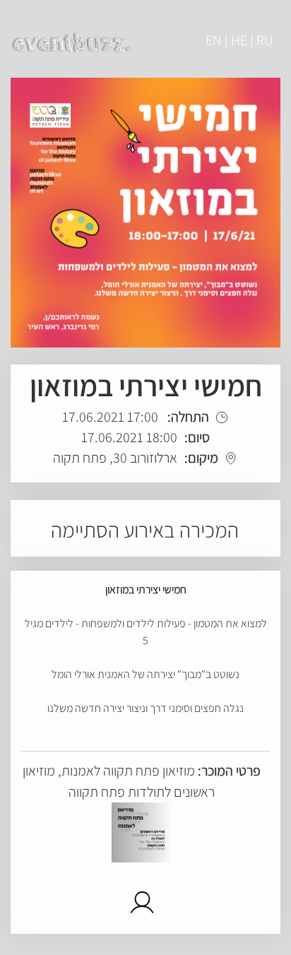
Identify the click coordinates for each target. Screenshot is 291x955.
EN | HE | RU (239, 40)
